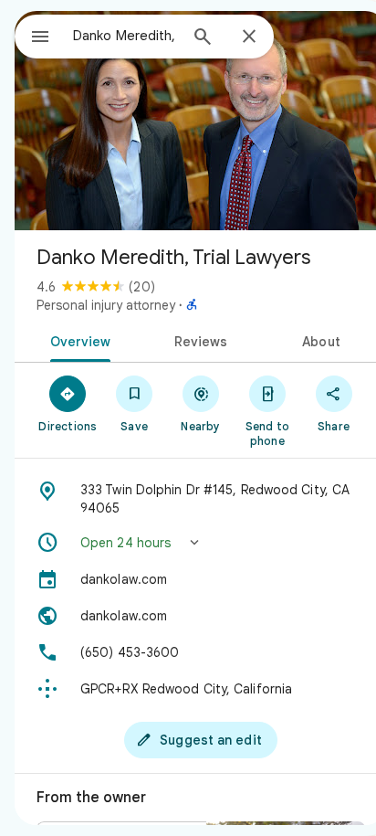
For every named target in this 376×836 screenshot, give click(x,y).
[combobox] (125, 36)
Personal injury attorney (106, 305)
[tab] (77, 340)
